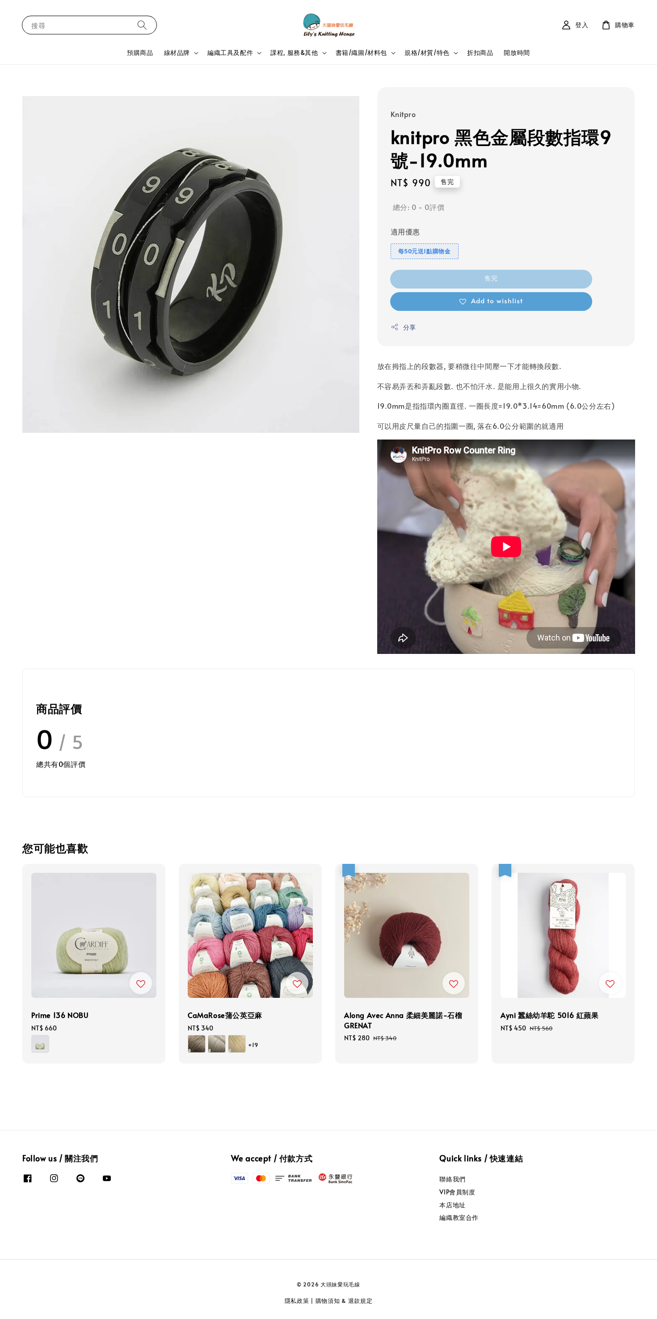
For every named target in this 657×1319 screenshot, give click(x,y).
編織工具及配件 (230, 53)
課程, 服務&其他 (294, 53)
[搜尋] (142, 24)
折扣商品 (480, 52)
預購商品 (140, 52)
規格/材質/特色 (427, 53)
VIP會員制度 (457, 1192)
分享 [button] (409, 327)
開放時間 (517, 52)
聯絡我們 (452, 1179)
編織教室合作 (459, 1217)
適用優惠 (405, 231)
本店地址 (452, 1205)
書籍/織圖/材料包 (361, 53)
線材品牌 (177, 53)
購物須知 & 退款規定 (344, 1301)
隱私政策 (297, 1301)
